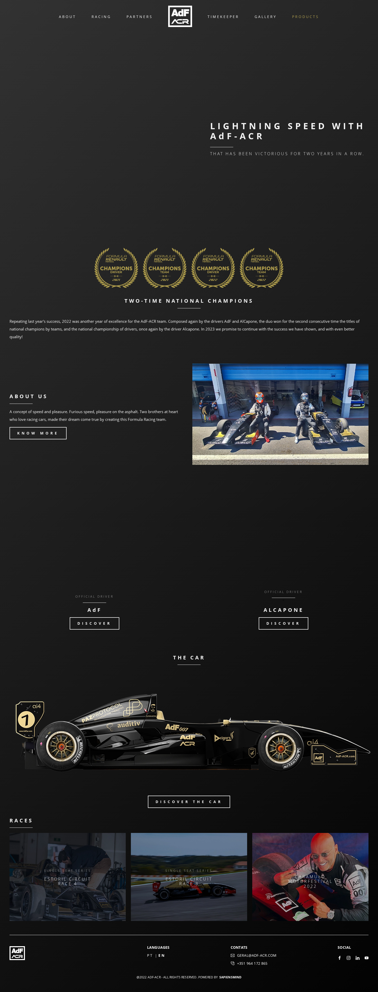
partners (140, 17)
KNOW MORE (38, 433)
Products (305, 17)
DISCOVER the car (189, 801)
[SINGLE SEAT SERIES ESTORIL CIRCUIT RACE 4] (68, 919)
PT (150, 955)
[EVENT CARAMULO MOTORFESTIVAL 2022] (310, 919)
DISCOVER (94, 623)
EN (161, 955)
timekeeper (223, 17)
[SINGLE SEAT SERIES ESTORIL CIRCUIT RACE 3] (189, 919)
